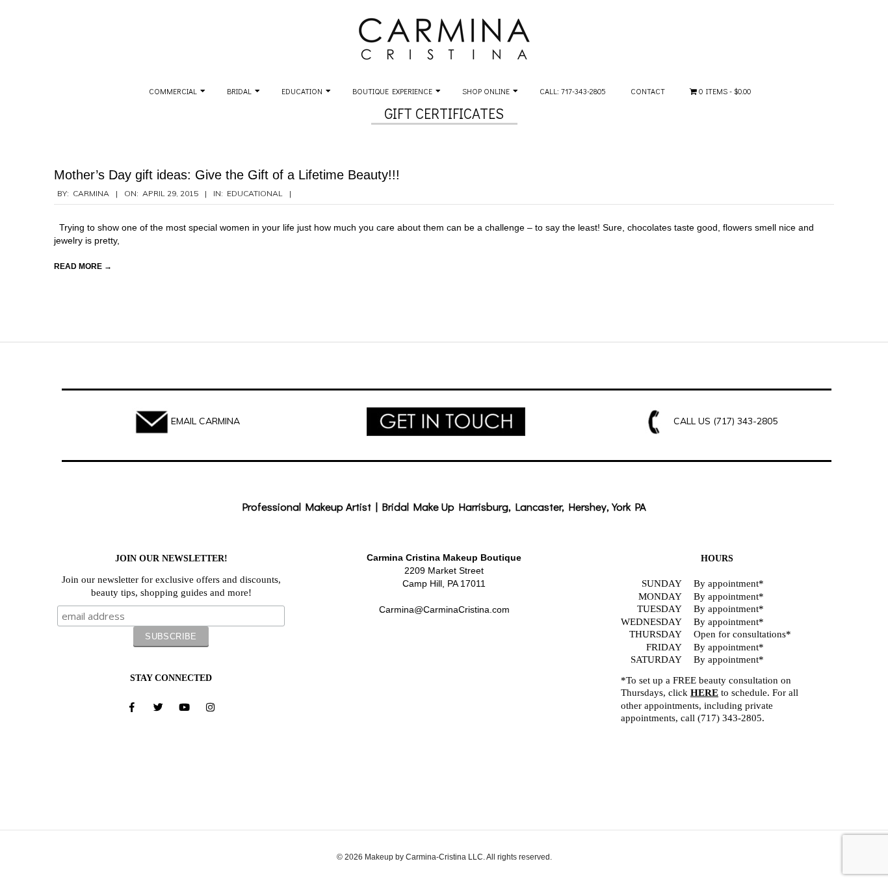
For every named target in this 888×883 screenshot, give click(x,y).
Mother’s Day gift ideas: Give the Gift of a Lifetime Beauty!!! (227, 175)
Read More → (83, 266)
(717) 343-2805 (745, 421)
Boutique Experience (392, 91)
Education (301, 91)
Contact (648, 91)
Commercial (173, 91)
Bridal (239, 91)
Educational (255, 193)
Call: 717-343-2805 (573, 91)
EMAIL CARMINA (205, 421)
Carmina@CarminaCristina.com (444, 609)
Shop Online (486, 91)
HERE (704, 692)
